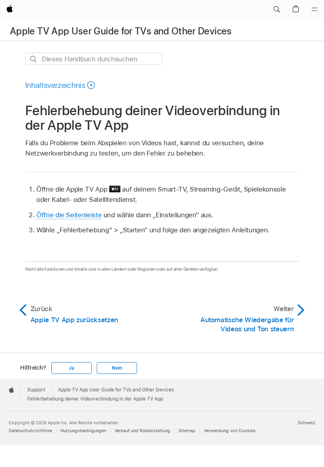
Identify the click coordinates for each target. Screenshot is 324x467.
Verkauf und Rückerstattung (142, 430)
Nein (117, 368)
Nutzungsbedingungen (83, 430)
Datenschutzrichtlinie (30, 430)
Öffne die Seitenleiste (69, 215)
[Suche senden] (34, 59)
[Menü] (314, 9)
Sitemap (187, 430)
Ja (71, 368)
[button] (276, 9)
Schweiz (306, 422)
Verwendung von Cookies (230, 430)
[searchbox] (93, 59)
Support (36, 390)
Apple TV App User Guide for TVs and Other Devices (121, 31)
